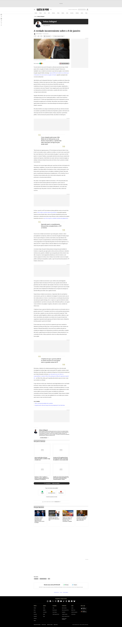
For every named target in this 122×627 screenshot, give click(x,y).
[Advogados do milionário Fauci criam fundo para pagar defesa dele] (82, 513)
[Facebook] (50, 601)
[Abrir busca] (50, 9)
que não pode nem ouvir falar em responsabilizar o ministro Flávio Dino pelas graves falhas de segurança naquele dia (51, 376)
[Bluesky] (74, 601)
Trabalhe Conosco (64, 614)
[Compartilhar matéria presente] (1, 18)
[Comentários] (35, 36)
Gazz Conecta (55, 612)
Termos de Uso (44, 624)
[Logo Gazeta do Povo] (43, 9)
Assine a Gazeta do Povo (65, 616)
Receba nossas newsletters (64, 619)
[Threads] (66, 601)
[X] (53, 601)
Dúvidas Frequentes (74, 612)
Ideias (44, 614)
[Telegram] (69, 601)
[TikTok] (63, 601)
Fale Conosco (73, 614)
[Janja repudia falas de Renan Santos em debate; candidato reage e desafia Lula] (42, 450)
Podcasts (35, 618)
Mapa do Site (56, 624)
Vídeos (35, 620)
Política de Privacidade (37, 624)
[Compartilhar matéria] (38, 36)
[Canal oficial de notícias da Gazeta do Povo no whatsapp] (47, 601)
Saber (44, 616)
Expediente (63, 612)
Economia (35, 614)
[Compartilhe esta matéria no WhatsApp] (1, 14)
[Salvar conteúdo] (41, 36)
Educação (35, 616)
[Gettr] (71, 601)
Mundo (35, 612)
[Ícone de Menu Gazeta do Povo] (34, 9)
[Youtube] (61, 601)
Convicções (45, 612)
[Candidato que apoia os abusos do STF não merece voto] (54, 513)
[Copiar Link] (1, 16)
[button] (52, 502)
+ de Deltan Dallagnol (43, 437)
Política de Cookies (50, 624)
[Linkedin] (58, 601)
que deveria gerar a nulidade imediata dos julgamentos (56, 218)
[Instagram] (55, 601)
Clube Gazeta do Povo (56, 614)
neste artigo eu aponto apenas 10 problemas (47, 212)
